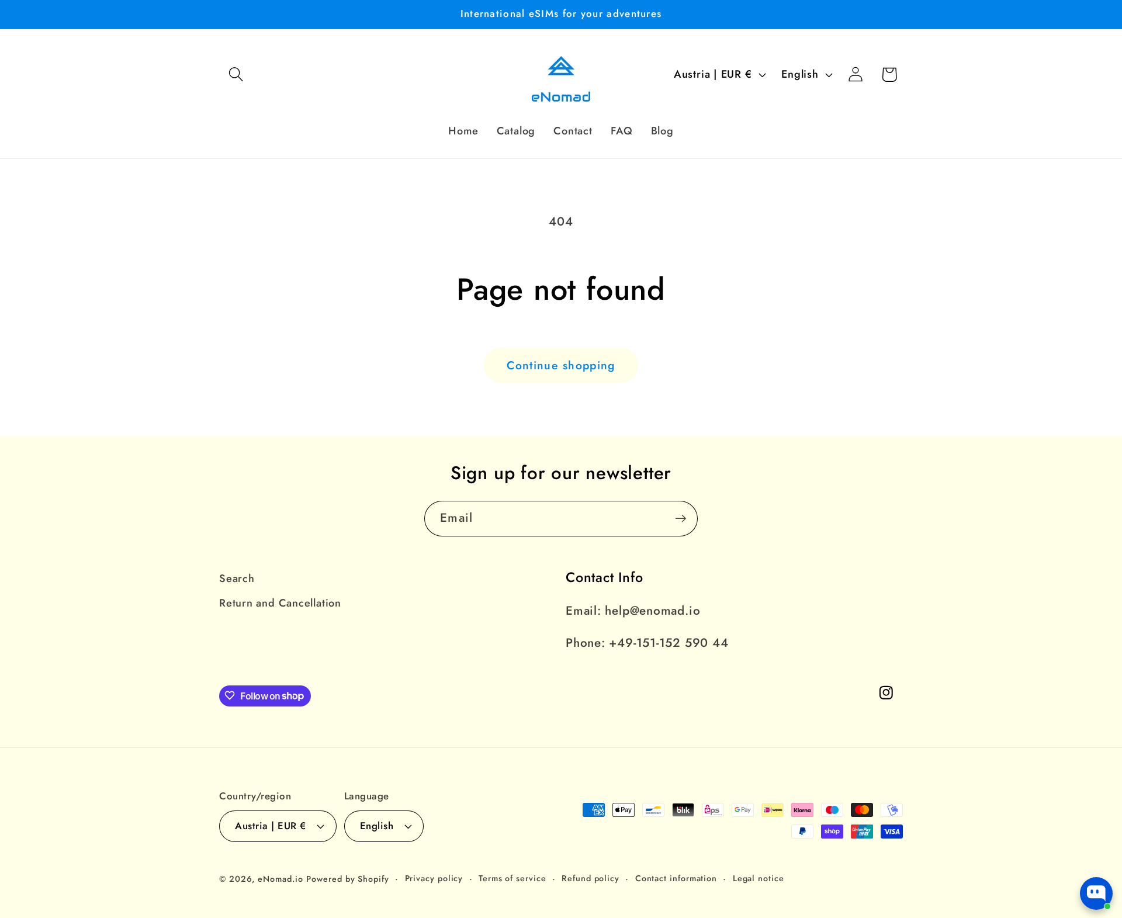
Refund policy (590, 878)
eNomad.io (280, 878)
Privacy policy (434, 878)
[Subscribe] (680, 518)
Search (237, 578)
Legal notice (758, 878)
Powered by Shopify (347, 878)
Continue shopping (561, 365)
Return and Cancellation (280, 603)
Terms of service (512, 878)
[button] (235, 74)
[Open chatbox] (1096, 893)
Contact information (676, 878)
